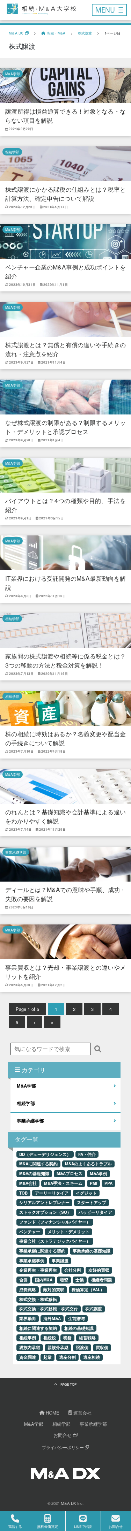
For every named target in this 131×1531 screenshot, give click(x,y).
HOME (51, 1412)
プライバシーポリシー (63, 1447)
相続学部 (12, 151)
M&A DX (68, 1503)
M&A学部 (12, 73)
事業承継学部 (15, 852)
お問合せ (63, 1435)
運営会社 (82, 1412)
